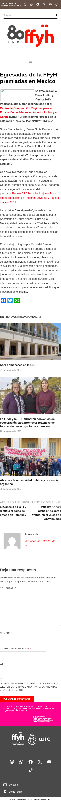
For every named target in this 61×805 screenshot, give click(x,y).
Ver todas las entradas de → (40, 543)
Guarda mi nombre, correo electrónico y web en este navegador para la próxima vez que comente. (29, 686)
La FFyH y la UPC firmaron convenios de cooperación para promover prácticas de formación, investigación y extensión (27, 422)
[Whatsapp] (31, 4)
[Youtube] (50, 4)
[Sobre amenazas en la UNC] (30, 343)
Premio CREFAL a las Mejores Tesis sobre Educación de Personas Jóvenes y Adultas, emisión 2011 (29, 197)
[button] (30, 61)
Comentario (9, 588)
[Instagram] (25, 4)
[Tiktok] (56, 4)
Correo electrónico (15, 648)
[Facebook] (37, 4)
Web (3, 664)
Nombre (6, 633)
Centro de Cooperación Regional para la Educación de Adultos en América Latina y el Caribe (28, 112)
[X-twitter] (44, 4)
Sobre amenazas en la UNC (18, 365)
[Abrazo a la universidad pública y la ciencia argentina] (30, 458)
